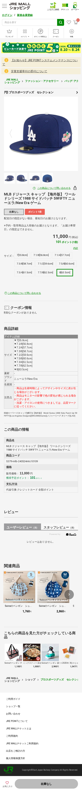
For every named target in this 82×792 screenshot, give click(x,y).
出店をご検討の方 (15, 750)
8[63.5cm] (64, 272)
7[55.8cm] (22, 255)
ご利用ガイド (13, 699)
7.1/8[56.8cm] (41, 255)
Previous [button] (13, 133)
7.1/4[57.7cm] (62, 255)
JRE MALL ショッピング (12, 81)
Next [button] (69, 133)
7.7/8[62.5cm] (45, 272)
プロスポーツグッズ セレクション (31, 92)
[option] (41, 134)
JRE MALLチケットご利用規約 (22, 743)
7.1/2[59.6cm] (45, 263)
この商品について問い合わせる (54, 188)
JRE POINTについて (17, 721)
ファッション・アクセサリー (42, 80)
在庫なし (46, 783)
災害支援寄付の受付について (29, 71)
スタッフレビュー (60, 527)
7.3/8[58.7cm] (24, 263)
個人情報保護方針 (15, 758)
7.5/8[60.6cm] (66, 263)
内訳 (75, 248)
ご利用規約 (12, 736)
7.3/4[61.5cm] (24, 272)
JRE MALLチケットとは (18, 728)
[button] (69, 595)
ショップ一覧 (13, 706)
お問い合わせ (13, 713)
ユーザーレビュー (23, 527)
